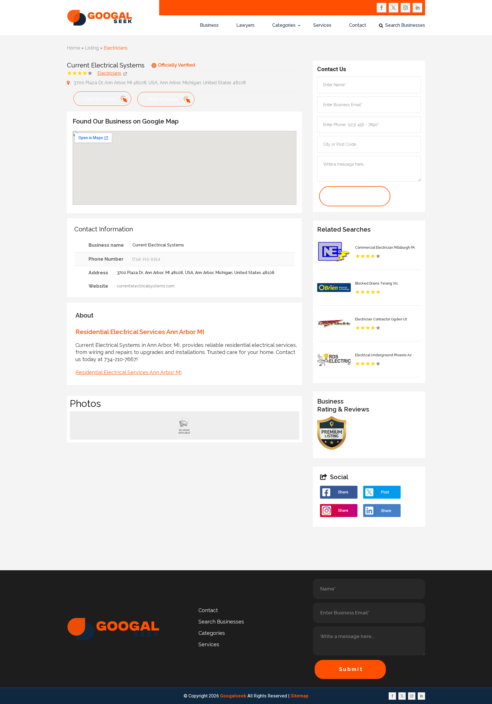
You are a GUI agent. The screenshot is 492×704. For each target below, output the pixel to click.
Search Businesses (405, 25)
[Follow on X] (393, 8)
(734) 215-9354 (99, 98)
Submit (351, 669)
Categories (284, 25)
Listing (92, 48)
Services (322, 25)
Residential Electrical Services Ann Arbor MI (128, 372)
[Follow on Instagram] (405, 8)
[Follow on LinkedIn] (417, 8)
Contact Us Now (346, 196)
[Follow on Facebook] (381, 8)
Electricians (116, 48)
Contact (357, 25)
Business (209, 25)
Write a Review (163, 99)
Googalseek (233, 696)
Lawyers (245, 25)
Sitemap (299, 696)
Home (73, 48)
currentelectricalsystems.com (146, 286)
